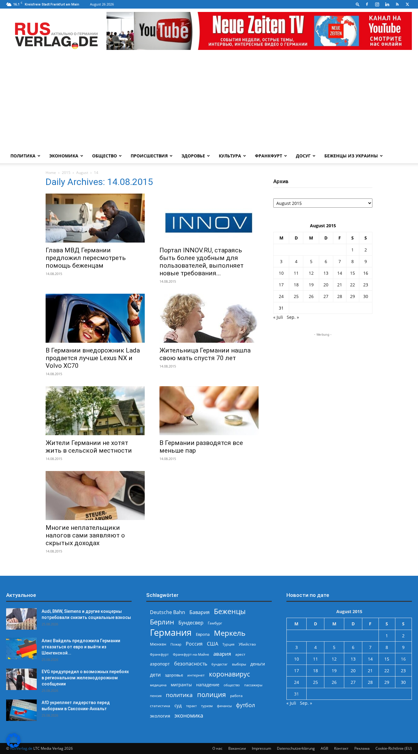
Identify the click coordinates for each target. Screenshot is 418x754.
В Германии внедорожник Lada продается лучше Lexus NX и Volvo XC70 (93, 358)
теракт (191, 705)
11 (296, 273)
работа (236, 695)
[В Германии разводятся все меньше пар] (209, 410)
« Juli (278, 317)
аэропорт (160, 664)
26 (311, 296)
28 (339, 296)
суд (178, 705)
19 (311, 285)
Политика (22, 156)
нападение (207, 685)
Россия (194, 644)
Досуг (303, 156)
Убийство (247, 644)
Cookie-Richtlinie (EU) (393, 748)
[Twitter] (407, 4)
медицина (158, 685)
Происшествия (149, 156)
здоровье (174, 675)
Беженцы (230, 611)
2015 (66, 172)
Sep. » (293, 317)
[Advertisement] (209, 102)
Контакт (341, 748)
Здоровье (193, 156)
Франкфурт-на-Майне (191, 654)
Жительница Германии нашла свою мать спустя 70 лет (205, 354)
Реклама (362, 748)
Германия (171, 632)
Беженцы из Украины (351, 156)
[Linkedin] (387, 4)
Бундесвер (190, 623)
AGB (324, 748)
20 (325, 285)
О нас (217, 748)
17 (281, 285)
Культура (230, 156)
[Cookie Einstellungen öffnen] (13, 746)
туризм (207, 705)
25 (296, 296)
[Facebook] (366, 4)
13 (325, 273)
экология (160, 716)
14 (339, 273)
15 (352, 273)
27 (325, 296)
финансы (224, 705)
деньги (257, 664)
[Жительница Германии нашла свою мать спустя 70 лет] (209, 318)
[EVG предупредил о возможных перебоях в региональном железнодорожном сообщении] (21, 679)
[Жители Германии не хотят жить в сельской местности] (95, 410)
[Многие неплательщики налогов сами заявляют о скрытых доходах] (95, 495)
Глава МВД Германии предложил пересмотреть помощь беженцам (86, 258)
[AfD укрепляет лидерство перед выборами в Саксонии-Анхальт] (21, 710)
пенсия (156, 695)
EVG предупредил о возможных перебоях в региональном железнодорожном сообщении (85, 677)
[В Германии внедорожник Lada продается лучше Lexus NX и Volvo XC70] (95, 318)
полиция (211, 694)
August (82, 172)
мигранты (181, 685)
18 (296, 285)
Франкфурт (268, 156)
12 (311, 273)
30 (365, 296)
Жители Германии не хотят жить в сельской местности (89, 446)
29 (352, 296)
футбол (245, 705)
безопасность (190, 664)
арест (240, 654)
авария (222, 653)
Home (51, 172)
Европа (203, 634)
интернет (196, 675)
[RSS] (397, 4)
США (212, 644)
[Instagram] (377, 4)
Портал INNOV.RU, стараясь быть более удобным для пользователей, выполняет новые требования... (201, 262)
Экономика (63, 156)
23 (365, 285)
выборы (239, 664)
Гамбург (215, 623)
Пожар (175, 644)
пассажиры (253, 685)
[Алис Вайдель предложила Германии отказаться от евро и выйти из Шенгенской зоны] (21, 648)
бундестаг (219, 664)
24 (281, 296)
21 (339, 285)
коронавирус (229, 674)
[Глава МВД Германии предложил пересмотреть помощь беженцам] (95, 218)
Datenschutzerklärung (296, 748)
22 (352, 285)
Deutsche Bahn (167, 612)
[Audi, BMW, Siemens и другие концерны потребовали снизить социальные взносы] (21, 619)
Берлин (162, 622)
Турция (228, 644)
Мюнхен (158, 644)
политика (179, 695)
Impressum (261, 748)
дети (155, 675)
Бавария (199, 612)
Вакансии (237, 748)
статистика (160, 705)
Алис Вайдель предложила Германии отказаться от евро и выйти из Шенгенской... (81, 646)
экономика (188, 715)
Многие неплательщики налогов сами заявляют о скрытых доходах (85, 535)
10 (281, 273)
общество (232, 685)
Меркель (229, 633)
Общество (104, 156)
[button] (357, 4)
